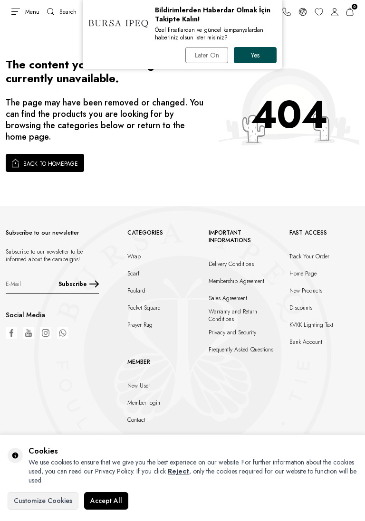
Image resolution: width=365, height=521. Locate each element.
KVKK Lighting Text (311, 325)
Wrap (134, 256)
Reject (178, 471)
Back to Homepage (49, 164)
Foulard (136, 290)
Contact (136, 420)
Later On (207, 55)
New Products (305, 290)
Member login (143, 402)
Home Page (303, 273)
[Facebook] (11, 333)
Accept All (106, 500)
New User (138, 385)
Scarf (133, 273)
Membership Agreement (236, 281)
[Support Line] (286, 12)
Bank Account (305, 342)
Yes (255, 55)
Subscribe (72, 284)
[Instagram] (45, 333)
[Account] (334, 12)
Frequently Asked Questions (241, 349)
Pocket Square (143, 307)
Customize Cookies (43, 500)
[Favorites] (319, 12)
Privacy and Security (232, 332)
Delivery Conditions (231, 264)
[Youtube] (28, 333)
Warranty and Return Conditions (233, 315)
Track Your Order (309, 256)
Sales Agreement (228, 298)
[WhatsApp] (62, 333)
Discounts (300, 307)
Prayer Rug (140, 325)
